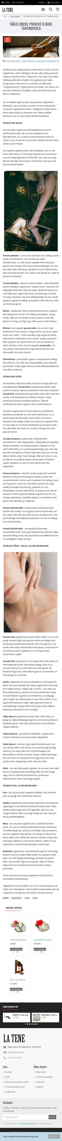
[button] (25, 1024)
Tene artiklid (15, 16)
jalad (35, 898)
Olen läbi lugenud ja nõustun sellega (28, 1123)
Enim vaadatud (10, 1006)
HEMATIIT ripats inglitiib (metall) (21, 1015)
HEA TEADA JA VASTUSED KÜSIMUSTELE (41, 61)
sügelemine (16, 898)
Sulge (54, 1136)
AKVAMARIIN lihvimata (19, 940)
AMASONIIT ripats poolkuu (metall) (50, 1015)
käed (27, 898)
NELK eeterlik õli (17, 980)
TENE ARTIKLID (13, 61)
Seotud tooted (14, 907)
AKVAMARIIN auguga (43, 940)
